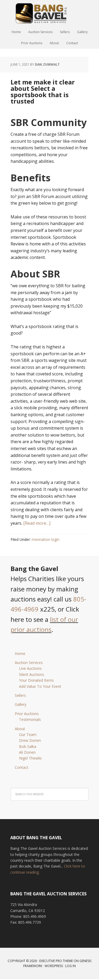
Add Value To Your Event (40, 686)
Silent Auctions (31, 674)
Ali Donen (27, 752)
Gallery (20, 704)
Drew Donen (30, 740)
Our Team (27, 734)
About (20, 728)
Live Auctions (30, 668)
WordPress (54, 966)
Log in (70, 966)
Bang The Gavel (49, 13)
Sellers (20, 695)
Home (20, 653)
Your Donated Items (36, 680)
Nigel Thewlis (30, 758)
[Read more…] (36, 523)
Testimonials (30, 719)
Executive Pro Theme (56, 961)
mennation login (45, 539)
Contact (21, 767)
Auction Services (29, 662)
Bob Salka (27, 746)
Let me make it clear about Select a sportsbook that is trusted (43, 91)
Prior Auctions (27, 713)
